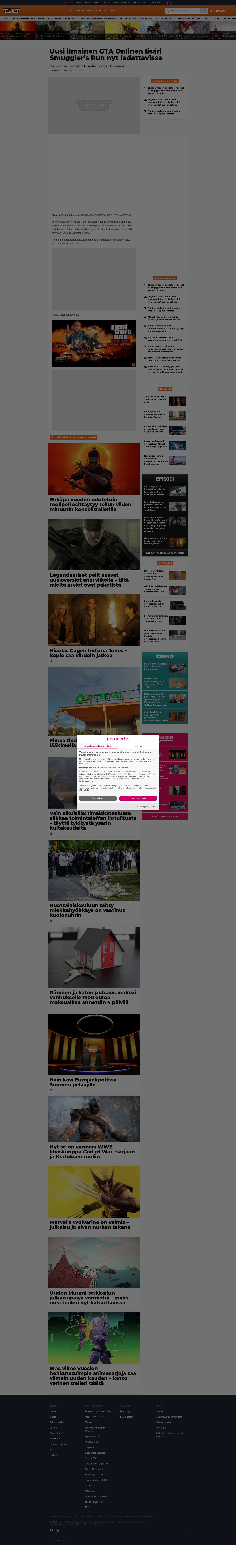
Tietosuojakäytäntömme (147, 806)
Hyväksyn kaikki (138, 798)
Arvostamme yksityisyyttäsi (97, 746)
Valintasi (138, 746)
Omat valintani (98, 798)
